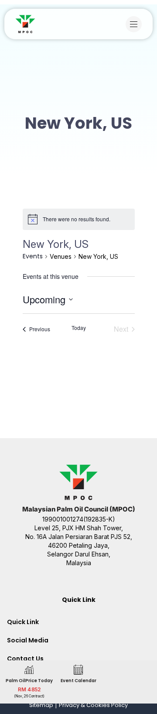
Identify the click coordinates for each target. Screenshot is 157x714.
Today (79, 327)
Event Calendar (78, 680)
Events (33, 256)
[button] (136, 24)
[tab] (78, 622)
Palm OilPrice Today (29, 680)
